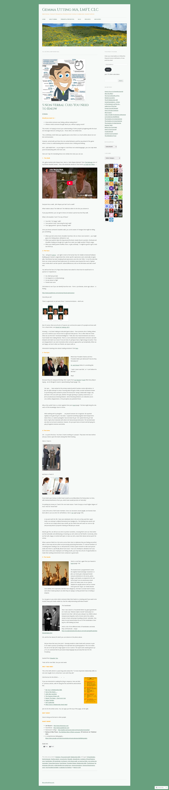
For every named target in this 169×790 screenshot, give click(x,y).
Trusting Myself (109, 131)
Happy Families (49, 700)
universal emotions (77, 765)
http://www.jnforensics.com (61, 725)
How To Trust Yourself (110, 129)
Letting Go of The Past (110, 106)
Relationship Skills (75, 757)
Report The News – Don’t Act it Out (55, 698)
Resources (87, 19)
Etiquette (70, 759)
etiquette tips (76, 759)
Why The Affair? (109, 93)
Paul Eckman (63, 763)
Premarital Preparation (67, 19)
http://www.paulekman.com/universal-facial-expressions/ (58, 293)
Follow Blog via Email (111, 51)
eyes (43, 761)
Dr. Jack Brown (75, 365)
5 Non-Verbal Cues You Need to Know (65, 107)
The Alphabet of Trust (110, 136)
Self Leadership (49, 702)
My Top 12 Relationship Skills (53, 690)
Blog (79, 19)
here (77, 348)
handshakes (48, 761)
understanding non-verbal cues (62, 765)
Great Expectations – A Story (112, 102)
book (83, 380)
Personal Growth (65, 757)
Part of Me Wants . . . (51, 692)
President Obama (71, 763)
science (54, 255)
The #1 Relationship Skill (111, 100)
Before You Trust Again (111, 127)
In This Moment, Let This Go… (112, 104)
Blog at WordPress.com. (48, 782)
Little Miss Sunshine (51, 694)
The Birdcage (89, 162)
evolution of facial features (87, 759)
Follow (108, 69)
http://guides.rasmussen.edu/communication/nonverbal (73, 730)
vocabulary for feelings (65, 767)
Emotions (58, 757)
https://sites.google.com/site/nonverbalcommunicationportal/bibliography (66, 738)
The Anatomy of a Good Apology (113, 121)
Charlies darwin (55, 759)
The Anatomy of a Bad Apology (113, 123)
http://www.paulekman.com (61, 728)
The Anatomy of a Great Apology (113, 119)
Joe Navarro (77, 380)
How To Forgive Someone (111, 110)
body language (46, 759)
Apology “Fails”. (109, 125)
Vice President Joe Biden (52, 767)
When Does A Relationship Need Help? (56, 704)
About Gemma (53, 19)
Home (43, 19)
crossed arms (63, 759)
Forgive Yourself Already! (111, 108)
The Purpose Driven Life (52, 696)
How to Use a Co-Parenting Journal (114, 91)
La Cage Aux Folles (89, 164)
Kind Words (97, 19)
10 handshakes (91, 757)
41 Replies (45, 114)
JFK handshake (57, 761)
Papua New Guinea (54, 763)
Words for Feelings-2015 (62, 327)
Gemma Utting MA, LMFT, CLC (70, 9)
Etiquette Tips (54, 658)
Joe (72, 513)
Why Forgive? (108, 112)
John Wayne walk (72, 761)
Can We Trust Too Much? (111, 133)
